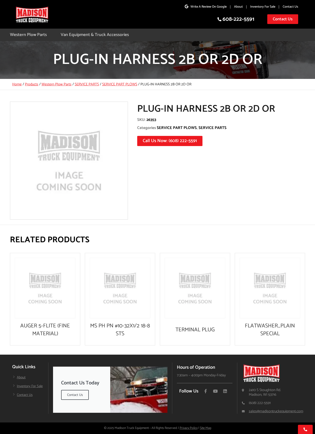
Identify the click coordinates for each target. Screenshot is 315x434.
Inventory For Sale (262, 6)
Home (17, 84)
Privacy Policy (189, 428)
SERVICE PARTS (87, 84)
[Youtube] (215, 391)
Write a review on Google (208, 6)
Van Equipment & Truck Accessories (95, 34)
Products (31, 84)
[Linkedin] (225, 391)
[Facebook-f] (206, 391)
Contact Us (290, 6)
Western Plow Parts (28, 34)
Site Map (205, 428)
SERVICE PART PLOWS (119, 84)
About (238, 6)
